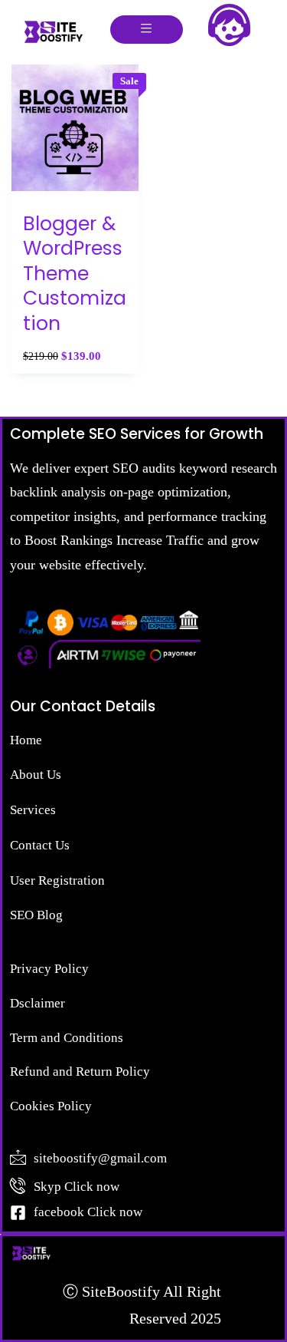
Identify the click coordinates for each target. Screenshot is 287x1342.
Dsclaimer (37, 1003)
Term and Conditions (66, 1037)
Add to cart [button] (75, 204)
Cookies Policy (51, 1106)
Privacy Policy (49, 968)
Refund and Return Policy (80, 1071)
